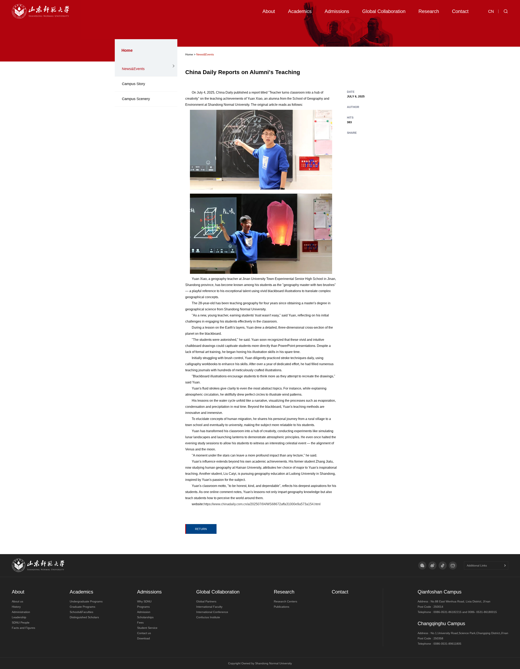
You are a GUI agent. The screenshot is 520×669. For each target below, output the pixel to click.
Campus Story (133, 84)
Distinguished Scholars (84, 617)
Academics (81, 592)
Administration (21, 612)
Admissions (149, 592)
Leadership (19, 617)
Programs (143, 606)
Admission (143, 612)
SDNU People (20, 622)
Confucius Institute (208, 617)
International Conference (212, 612)
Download (143, 638)
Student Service (147, 627)
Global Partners (206, 601)
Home (189, 54)
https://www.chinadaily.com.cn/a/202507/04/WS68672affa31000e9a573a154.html (262, 504)
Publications (281, 606)
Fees (140, 622)
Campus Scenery (136, 99)
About (18, 592)
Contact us (144, 633)
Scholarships (145, 617)
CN (491, 11)
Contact (340, 592)
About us (17, 601)
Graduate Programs (82, 606)
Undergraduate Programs (86, 601)
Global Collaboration (217, 592)
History (16, 606)
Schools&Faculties (81, 612)
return (201, 529)
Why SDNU (144, 601)
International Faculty (209, 606)
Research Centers (285, 601)
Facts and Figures (23, 627)
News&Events (133, 69)
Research (284, 592)
